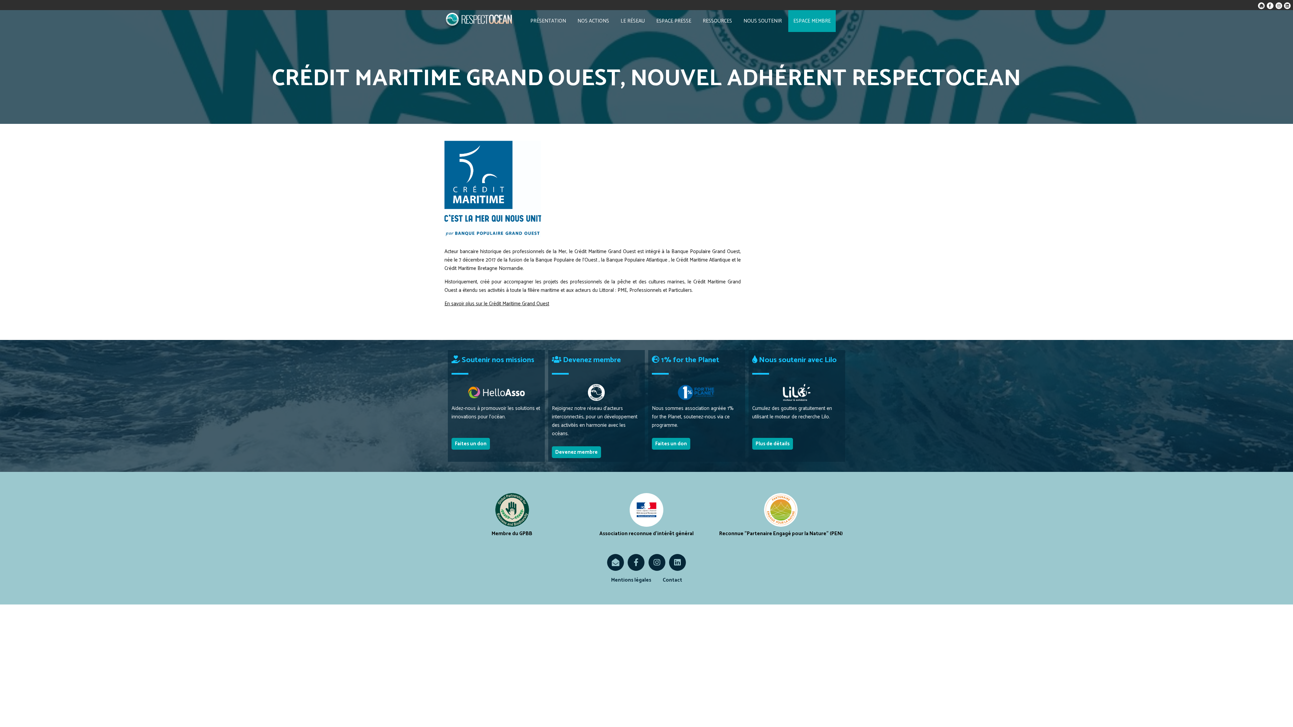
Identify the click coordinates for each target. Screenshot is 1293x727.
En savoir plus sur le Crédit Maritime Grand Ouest (496, 304)
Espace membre (812, 21)
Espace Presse (673, 21)
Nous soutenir (762, 21)
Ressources (717, 21)
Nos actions (593, 21)
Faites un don (471, 444)
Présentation (548, 21)
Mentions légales (631, 580)
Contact (672, 580)
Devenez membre (576, 452)
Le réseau (633, 21)
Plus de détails (773, 444)
